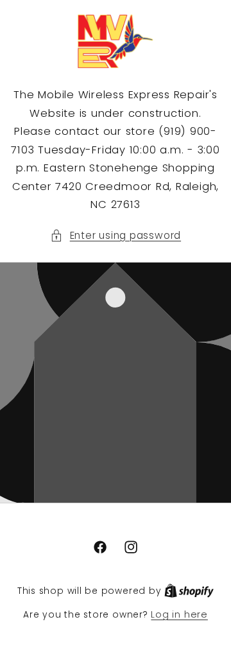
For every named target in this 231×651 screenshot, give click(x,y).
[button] (115, 236)
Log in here (179, 614)
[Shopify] (189, 590)
